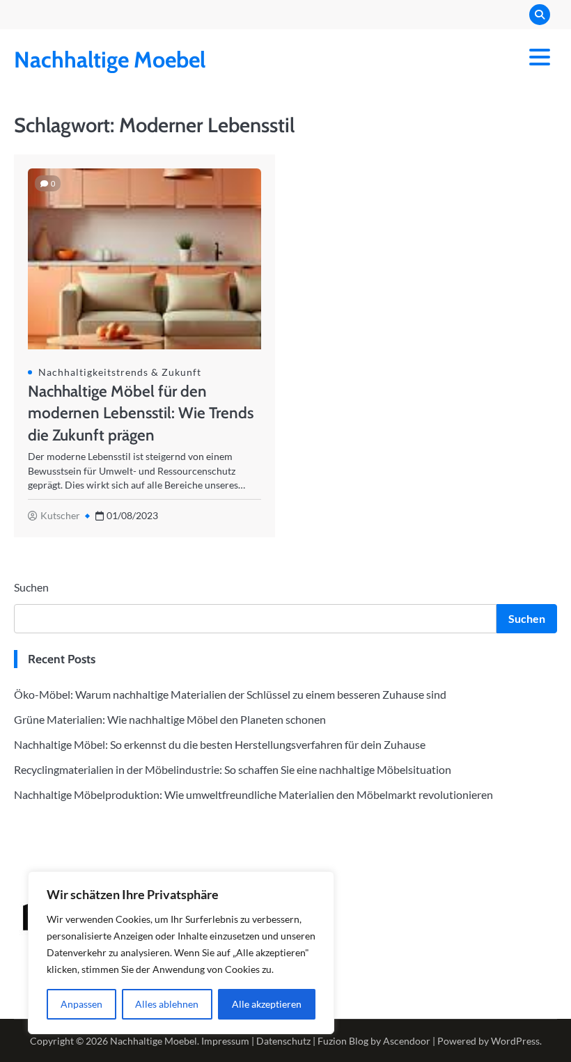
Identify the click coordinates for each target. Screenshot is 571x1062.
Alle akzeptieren (267, 1004)
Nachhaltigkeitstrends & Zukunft (119, 372)
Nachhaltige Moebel (109, 59)
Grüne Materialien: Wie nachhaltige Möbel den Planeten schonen (170, 719)
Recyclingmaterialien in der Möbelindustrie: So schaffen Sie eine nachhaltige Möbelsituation (232, 769)
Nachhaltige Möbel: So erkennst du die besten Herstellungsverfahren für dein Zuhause (219, 744)
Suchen (31, 587)
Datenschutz (283, 1041)
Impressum (225, 1041)
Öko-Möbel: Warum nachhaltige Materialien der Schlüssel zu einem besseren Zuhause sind (230, 694)
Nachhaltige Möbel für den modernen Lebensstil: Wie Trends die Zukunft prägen (140, 413)
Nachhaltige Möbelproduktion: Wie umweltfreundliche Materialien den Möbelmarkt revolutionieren (253, 794)
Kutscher (60, 515)
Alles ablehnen (166, 1004)
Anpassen (81, 1004)
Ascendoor (406, 1041)
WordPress (515, 1041)
